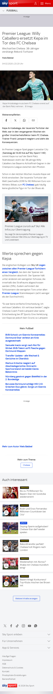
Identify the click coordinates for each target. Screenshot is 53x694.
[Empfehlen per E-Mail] (33, 120)
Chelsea (26, 465)
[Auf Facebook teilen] (6, 120)
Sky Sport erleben (12, 634)
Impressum (7, 660)
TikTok (17, 626)
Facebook (11, 626)
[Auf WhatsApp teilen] (24, 120)
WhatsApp (35, 626)
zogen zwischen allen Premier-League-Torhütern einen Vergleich (24, 268)
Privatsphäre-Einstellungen (14, 675)
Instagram (23, 626)
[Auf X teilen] (15, 120)
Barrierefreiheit (8, 679)
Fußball (12, 10)
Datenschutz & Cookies (12, 667)
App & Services (10, 647)
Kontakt (5, 671)
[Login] (35, 3)
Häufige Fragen (9, 656)
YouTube (29, 626)
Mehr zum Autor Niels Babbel (17, 446)
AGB (4, 664)
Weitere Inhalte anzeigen (26, 598)
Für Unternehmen (12, 641)
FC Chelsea (28, 184)
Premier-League (10, 293)
